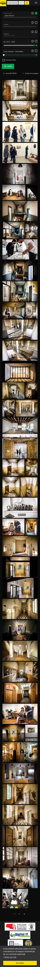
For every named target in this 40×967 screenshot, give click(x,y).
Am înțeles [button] (20, 963)
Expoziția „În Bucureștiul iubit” (20, 139)
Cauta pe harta (10, 60)
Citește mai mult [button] (10, 957)
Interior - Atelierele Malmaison (20, 97)
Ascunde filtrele (10, 73)
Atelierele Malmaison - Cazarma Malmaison (20, 181)
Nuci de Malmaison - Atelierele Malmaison (20, 118)
